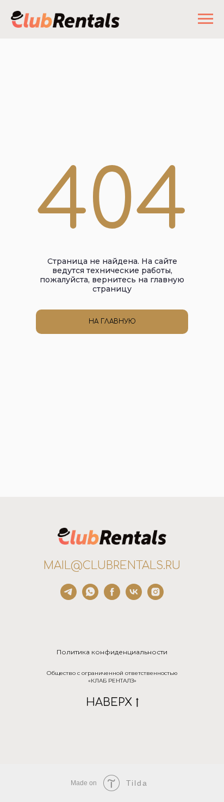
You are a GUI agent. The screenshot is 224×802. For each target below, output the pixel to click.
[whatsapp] (90, 597)
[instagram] (155, 597)
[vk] (134, 597)
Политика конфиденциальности (112, 652)
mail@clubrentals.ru (112, 565)
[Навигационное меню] (205, 19)
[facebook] (112, 597)
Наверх (109, 702)
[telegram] (68, 597)
